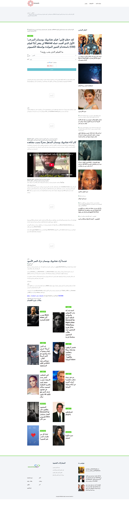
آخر (68, 408)
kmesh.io (71, 496)
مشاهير (33, 12)
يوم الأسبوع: (28, 55)
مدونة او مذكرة (43, 430)
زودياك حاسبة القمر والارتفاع (58, 475)
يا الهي (28, 484)
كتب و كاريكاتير (43, 403)
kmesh (36, 3)
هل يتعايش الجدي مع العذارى (58, 470)
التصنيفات (91, 3)
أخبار (68, 343)
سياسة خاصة (98, 3)
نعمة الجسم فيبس (56, 467)
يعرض (51, 69)
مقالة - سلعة (29, 481)
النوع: (28, 59)
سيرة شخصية (68, 432)
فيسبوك (41, 295)
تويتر (37, 295)
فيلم (51, 62)
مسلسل (55, 62)
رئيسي (86, 3)
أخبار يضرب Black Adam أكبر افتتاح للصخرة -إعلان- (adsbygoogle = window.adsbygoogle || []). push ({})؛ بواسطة (43, 311)
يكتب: (48, 62)
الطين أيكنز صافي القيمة (57, 472)
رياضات (40, 481)
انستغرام (33, 295)
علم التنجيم (29, 488)
